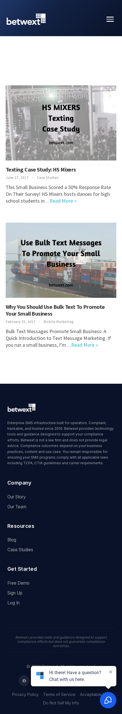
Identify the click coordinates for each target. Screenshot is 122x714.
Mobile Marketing (58, 321)
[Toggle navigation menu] (110, 19)
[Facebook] (24, 681)
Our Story (16, 497)
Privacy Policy (25, 694)
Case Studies (47, 177)
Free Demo (18, 583)
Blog (11, 539)
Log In (13, 603)
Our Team (16, 506)
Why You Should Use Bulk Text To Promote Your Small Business (55, 310)
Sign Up (14, 593)
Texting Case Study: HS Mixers (41, 169)
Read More (61, 201)
